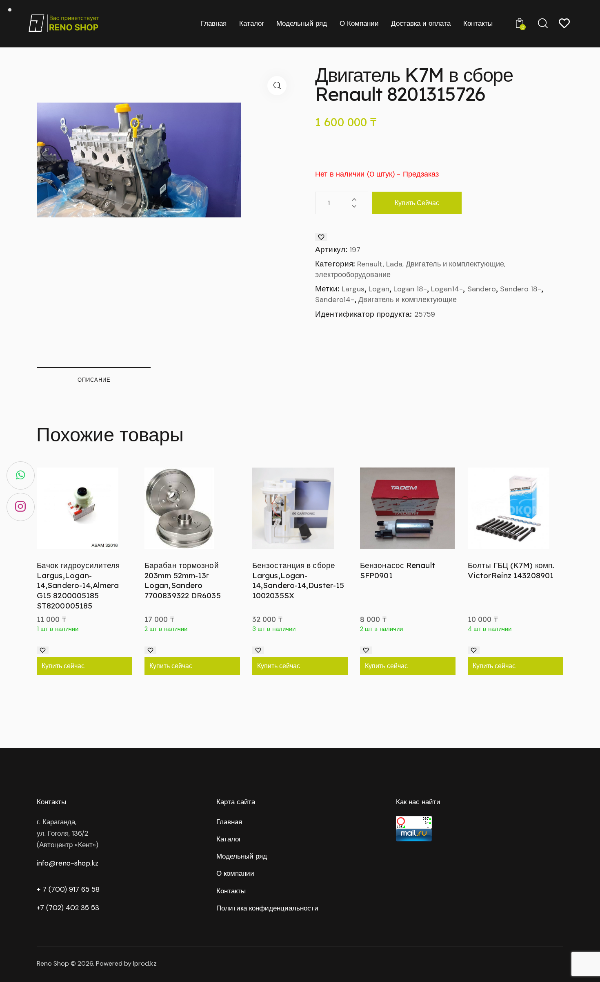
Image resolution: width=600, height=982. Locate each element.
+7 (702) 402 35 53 (68, 907)
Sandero (481, 289)
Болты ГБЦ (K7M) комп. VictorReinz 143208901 (511, 570)
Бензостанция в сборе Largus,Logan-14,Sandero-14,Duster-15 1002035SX (298, 580)
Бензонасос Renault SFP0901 (397, 570)
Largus (353, 289)
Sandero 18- (520, 289)
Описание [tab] (94, 379)
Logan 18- (410, 289)
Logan (379, 289)
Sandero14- (334, 299)
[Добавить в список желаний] (321, 237)
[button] (277, 85)
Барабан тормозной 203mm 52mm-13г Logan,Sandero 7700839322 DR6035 (182, 580)
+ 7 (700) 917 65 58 (68, 889)
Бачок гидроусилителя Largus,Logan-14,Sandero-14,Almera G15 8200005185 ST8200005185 (78, 585)
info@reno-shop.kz (67, 863)
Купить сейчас (417, 203)
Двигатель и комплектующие (407, 299)
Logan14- (447, 289)
